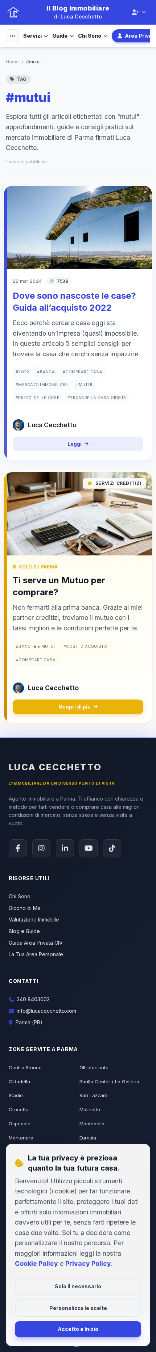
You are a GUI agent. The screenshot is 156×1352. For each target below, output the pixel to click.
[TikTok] (112, 848)
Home (12, 61)
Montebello (91, 1123)
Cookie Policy (36, 1263)
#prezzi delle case (37, 397)
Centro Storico (25, 1067)
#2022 (22, 371)
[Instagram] (41, 848)
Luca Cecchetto (55, 767)
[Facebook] (18, 848)
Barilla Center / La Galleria (109, 1081)
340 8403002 (33, 999)
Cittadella (19, 1081)
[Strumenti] (12, 35)
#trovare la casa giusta (96, 397)
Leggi (74, 444)
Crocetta (19, 1109)
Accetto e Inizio (78, 1329)
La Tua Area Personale (36, 954)
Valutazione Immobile (34, 919)
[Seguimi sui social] (138, 12)
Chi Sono (89, 36)
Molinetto (89, 1109)
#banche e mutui (35, 646)
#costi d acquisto (85, 646)
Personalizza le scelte (78, 1308)
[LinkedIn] (65, 848)
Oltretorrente (93, 1067)
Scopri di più (75, 707)
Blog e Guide (24, 931)
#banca (46, 371)
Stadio (16, 1095)
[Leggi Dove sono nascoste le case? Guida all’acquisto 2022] (78, 227)
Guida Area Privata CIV (36, 943)
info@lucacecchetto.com (46, 1011)
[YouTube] (88, 848)
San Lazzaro (93, 1095)
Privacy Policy (88, 1263)
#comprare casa (82, 371)
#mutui (84, 384)
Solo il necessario (78, 1286)
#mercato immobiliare (42, 384)
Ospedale (19, 1123)
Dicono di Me (25, 908)
